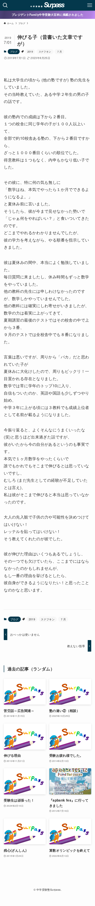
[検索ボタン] (5, 5)
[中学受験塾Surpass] (47, 5)
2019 (30, 51)
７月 (59, 51)
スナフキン (45, 51)
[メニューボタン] (89, 5)
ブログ (13, 51)
